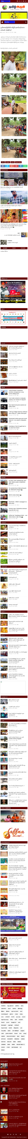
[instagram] (26, 1)
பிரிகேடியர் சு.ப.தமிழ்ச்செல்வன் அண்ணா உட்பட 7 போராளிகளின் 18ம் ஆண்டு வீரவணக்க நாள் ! (18, 801)
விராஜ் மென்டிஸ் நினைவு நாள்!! (16, 1064)
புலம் (21, 1027)
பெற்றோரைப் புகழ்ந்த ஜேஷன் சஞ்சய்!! (17, 972)
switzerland (15, 1047)
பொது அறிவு (3, 1030)
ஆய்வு (22, 1005)
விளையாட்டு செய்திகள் (11, 1036)
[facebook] (17, 1)
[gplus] (21, 1)
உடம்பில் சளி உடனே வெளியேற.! (16, 552)
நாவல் (19, 1022)
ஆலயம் (9, 1008)
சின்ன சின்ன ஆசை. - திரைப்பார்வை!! (17, 958)
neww (13, 1044)
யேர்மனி (15, 1033)
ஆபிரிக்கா (17, 1005)
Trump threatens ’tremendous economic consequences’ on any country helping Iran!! (16, 392)
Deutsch (3, 1041)
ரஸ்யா (20, 1033)
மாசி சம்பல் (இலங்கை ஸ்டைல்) (15, 366)
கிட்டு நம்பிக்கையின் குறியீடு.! (15, 778)
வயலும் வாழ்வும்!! (12, 443)
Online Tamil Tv (20, 1044)
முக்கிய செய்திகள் (9, 1033)
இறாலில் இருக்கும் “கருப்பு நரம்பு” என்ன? (18, 380)
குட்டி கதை (18, 1016)
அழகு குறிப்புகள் (10, 1005)
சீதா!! (10, 450)
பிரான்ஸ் (10, 1027)
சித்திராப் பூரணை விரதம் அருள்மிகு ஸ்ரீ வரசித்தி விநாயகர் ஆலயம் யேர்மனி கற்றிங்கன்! (17, 882)
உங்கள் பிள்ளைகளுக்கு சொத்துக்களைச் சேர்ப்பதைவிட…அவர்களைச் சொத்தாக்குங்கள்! (18, 571)
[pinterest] (25, 1)
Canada (22, 1039)
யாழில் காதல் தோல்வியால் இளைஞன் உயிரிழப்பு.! (11, 205)
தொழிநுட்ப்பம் (13, 1022)
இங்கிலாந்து (20, 1008)
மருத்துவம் (22, 1030)
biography (10, 1039)
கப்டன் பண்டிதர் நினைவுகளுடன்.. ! (16, 785)
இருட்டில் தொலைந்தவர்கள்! (15, 436)
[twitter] (19, 1)
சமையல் (23, 1016)
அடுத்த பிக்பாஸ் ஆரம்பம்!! (14, 944)
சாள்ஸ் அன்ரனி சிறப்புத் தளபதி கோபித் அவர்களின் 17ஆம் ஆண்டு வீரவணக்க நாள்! (17, 745)
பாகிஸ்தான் (17, 1025)
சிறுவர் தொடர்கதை (4, 1019)
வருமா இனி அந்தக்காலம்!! (15, 591)
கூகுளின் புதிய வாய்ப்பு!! (14, 706)
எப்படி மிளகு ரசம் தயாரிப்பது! (15, 360)
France (19, 1041)
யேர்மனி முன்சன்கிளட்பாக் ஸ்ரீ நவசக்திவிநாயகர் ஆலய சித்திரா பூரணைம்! (16, 875)
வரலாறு (24, 1033)
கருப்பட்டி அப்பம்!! (12, 373)
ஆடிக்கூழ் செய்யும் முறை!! (15, 353)
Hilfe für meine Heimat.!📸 (15, 495)
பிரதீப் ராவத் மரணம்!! (13, 965)
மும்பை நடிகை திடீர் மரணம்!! (15, 938)
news (8, 1044)
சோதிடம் (3, 1022)
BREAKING (17, 1039)
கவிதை (21, 1014)
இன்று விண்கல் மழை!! (14, 699)
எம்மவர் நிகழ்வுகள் (4, 1014)
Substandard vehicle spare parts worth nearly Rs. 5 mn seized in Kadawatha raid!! (18, 420)
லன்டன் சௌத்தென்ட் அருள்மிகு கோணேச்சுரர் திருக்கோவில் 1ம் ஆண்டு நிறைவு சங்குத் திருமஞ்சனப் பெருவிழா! (17, 867)
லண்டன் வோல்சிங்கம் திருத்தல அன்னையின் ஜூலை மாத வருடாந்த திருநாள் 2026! (17, 675)
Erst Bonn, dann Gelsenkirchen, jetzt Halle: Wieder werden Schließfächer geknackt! (17, 482)
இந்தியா (2, 1011)
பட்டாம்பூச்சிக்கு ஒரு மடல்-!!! (15, 456)
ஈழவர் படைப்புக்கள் (14, 1011)
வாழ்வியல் (3, 1036)
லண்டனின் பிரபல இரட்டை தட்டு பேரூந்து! (18, 652)
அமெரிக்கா (3, 1005)
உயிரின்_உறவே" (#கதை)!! (14, 584)
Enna (14, 1041)
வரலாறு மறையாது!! (13, 604)
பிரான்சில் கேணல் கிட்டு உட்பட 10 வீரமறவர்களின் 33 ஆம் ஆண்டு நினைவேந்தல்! (16, 904)
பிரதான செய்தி (18, 162)
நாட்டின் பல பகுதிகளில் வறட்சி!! (16, 1116)
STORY (8, 1047)
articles (3, 1039)
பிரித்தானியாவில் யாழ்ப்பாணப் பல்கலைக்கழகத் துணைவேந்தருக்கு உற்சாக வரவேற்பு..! (17, 668)
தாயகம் (12, 162)
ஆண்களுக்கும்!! (12, 470)
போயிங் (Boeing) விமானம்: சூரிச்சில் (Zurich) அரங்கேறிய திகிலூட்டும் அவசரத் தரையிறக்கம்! (17, 660)
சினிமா (11, 1019)
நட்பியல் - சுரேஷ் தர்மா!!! (14, 463)
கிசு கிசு (12, 1016)
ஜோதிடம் (22, 1036)
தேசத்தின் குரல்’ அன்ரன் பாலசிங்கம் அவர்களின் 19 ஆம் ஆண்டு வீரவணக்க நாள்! (18, 794)
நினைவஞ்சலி (3, 1025)
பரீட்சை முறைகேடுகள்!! (14, 1109)
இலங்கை (7, 1011)
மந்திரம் (9, 1030)
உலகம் (21, 1011)
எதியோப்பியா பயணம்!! (14, 597)
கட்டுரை (16, 1014)
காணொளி (7, 1016)
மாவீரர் (2, 1033)
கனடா (2, 1016)
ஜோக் (18, 1036)
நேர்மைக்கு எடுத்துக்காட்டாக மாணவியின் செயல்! (12, 187)
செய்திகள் (7, 162)
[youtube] (23, 1)
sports (3, 1047)
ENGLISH (9, 1041)
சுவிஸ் (16, 1019)
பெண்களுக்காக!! (13, 577)
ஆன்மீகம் (14, 1008)
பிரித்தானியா (16, 1027)
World (2, 1050)
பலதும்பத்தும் (10, 1025)
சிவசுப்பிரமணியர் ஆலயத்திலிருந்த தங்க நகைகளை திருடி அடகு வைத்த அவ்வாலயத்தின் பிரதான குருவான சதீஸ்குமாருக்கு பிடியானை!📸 (14, 225)
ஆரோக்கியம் (3, 1008)
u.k (20, 1047)
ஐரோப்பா (11, 1014)
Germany (3, 1044)
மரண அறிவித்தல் (15, 1030)
